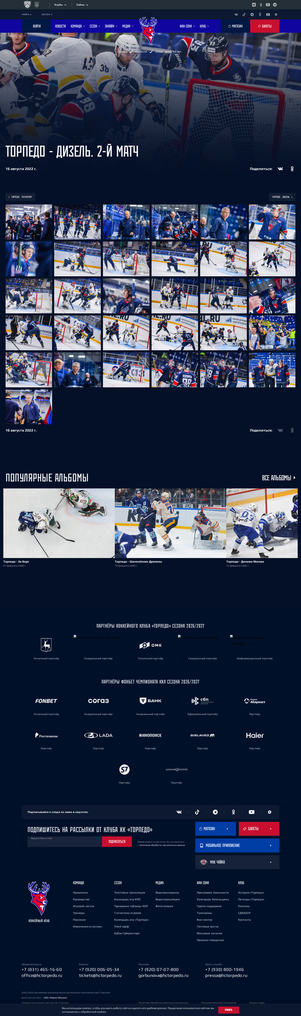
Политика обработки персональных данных (163, 1002)
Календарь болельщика (213, 899)
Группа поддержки (209, 906)
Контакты (244, 919)
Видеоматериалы (167, 892)
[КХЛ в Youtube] (267, 4)
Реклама (244, 906)
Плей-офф (121, 926)
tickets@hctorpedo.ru (100, 975)
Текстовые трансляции (129, 892)
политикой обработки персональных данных (162, 845)
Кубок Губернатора (127, 933)
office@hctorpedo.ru (42, 975)
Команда (78, 882)
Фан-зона (203, 882)
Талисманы (204, 912)
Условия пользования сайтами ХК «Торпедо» (45, 1002)
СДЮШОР (244, 912)
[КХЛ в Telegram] (274, 4)
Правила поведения (210, 940)
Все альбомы (276, 477)
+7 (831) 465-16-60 (42, 969)
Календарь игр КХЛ (127, 899)
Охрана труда (257, 1002)
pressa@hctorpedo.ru (226, 975)
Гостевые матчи (208, 926)
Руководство (81, 899)
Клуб (241, 882)
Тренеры (79, 912)
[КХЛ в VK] (253, 4)
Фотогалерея (164, 906)
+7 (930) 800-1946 (224, 969)
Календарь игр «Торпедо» (131, 919)
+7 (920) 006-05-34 (99, 969)
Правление (80, 892)
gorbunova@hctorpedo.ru (163, 975)
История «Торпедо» (251, 892)
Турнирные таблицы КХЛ (131, 906)
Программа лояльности (213, 892)
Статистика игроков (127, 912)
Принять (229, 1009)
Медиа (160, 882)
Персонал (79, 919)
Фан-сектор (204, 919)
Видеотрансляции (168, 899)
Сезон (118, 882)
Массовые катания (209, 933)
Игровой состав (83, 906)
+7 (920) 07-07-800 (158, 969)
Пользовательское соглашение (218, 1002)
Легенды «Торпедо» (251, 899)
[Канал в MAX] (276, 14)
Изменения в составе (87, 926)
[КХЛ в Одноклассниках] (260, 4)
